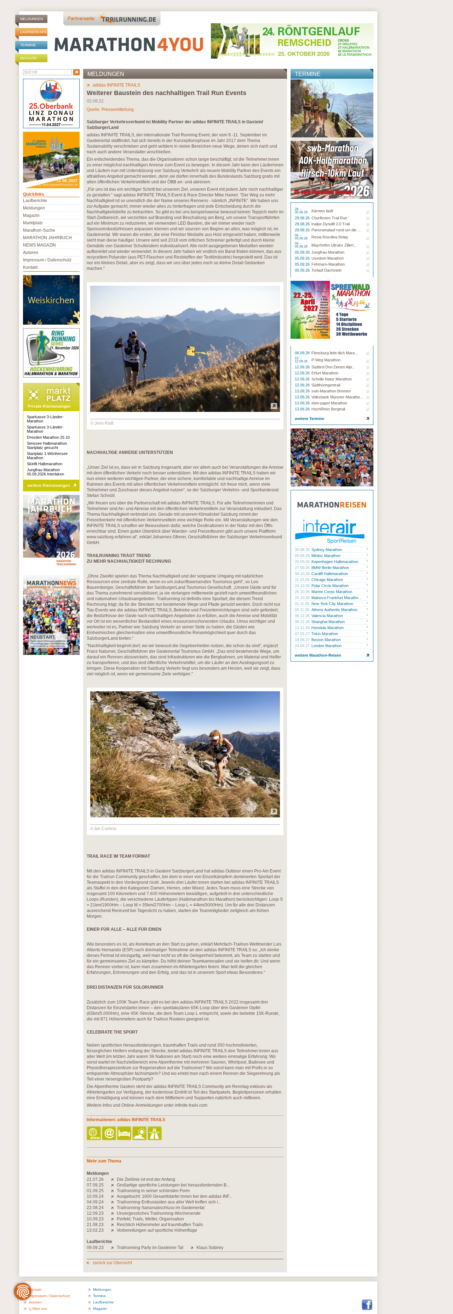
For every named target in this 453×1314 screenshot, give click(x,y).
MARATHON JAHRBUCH (47, 237)
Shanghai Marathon (328, 622)
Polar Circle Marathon (330, 586)
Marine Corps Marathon (331, 592)
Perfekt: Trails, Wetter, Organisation (150, 1219)
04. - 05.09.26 (302, 237)
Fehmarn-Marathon (328, 264)
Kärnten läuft (322, 211)
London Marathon (326, 646)
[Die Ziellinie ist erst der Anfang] (114, 1179)
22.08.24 (95, 1207)
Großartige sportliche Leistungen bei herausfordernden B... (173, 1185)
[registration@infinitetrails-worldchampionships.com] (109, 1133)
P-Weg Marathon (325, 360)
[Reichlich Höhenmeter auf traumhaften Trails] (114, 1224)
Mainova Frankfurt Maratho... (336, 598)
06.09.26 (303, 353)
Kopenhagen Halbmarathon (334, 562)
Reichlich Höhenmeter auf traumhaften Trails (160, 1224)
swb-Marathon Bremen (331, 391)
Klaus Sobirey (209, 1247)
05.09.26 (303, 252)
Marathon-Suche (39, 230)
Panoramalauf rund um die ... (336, 230)
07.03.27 (303, 634)
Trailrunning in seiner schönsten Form (153, 1190)
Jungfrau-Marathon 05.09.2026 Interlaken (45, 472)
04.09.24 (95, 1202)
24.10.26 (303, 586)
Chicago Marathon (327, 580)
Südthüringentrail (325, 385)
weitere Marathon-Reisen (318, 655)
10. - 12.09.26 (302, 360)
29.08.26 (303, 218)
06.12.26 (303, 616)
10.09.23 (95, 1219)
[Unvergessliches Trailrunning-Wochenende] (114, 1213)
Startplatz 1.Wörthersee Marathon (47, 455)
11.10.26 (302, 580)
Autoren (30, 252)
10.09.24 (95, 1196)
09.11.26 (302, 610)
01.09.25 (95, 1190)
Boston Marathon (326, 640)
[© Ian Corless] (185, 815)
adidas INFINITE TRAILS (116, 85)
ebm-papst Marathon (329, 403)
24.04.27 (303, 646)
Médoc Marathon (325, 556)
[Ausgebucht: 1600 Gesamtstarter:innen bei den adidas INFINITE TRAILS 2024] (114, 1196)
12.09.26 (303, 367)
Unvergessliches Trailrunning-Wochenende (159, 1213)
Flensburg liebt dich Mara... (334, 353)
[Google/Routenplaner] (155, 1133)
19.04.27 (303, 640)
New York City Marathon (332, 604)
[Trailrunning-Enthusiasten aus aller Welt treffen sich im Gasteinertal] (114, 1202)
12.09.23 (95, 1213)
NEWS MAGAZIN (39, 245)
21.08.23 (95, 1224)
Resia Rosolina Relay (329, 237)
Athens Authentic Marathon (334, 610)
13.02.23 (95, 1230)
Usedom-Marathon (327, 258)
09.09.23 (95, 1247)
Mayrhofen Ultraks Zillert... (334, 245)
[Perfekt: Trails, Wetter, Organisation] (114, 1219)
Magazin (28, 58)
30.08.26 (303, 550)
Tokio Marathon (324, 634)
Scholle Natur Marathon (331, 379)
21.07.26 (95, 1179)
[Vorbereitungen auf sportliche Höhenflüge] (114, 1230)
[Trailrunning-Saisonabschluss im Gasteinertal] (114, 1207)
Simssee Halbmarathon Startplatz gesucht (47, 445)
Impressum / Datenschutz (47, 260)
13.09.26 (303, 391)
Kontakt (30, 267)
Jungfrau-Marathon (327, 252)
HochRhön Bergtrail (328, 409)
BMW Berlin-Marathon (330, 568)
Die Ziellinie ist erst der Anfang (146, 1179)
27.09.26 (303, 568)
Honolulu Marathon (327, 628)
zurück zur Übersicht (112, 1262)
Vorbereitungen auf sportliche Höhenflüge (157, 1230)
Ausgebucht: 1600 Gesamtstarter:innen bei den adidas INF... (174, 1196)
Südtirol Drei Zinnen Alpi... (333, 367)
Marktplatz (33, 222)
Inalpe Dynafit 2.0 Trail (330, 224)
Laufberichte (33, 32)
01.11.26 (302, 604)
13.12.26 (303, 628)
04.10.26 (303, 574)
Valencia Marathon (327, 616)
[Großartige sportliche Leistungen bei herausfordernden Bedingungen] (114, 1185)
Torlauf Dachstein (326, 270)
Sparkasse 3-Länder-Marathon (45, 419)
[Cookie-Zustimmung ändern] (22, 1291)
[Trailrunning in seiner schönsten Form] (114, 1190)
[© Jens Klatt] (185, 410)
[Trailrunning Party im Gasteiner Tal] (114, 1247)
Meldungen (31, 19)
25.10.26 (303, 592)
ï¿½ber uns (38, 1308)
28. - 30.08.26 (302, 211)
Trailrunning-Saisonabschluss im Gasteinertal (161, 1207)
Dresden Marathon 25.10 (48, 437)
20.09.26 (303, 562)
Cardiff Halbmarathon (329, 574)
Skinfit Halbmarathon (44, 464)
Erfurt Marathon (324, 373)
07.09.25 (95, 1185)
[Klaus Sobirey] (193, 1247)
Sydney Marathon (326, 550)
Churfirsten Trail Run (329, 218)
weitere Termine (309, 418)
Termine (28, 45)
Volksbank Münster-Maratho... (337, 397)
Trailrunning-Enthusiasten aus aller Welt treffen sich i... (169, 1202)
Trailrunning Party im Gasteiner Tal (150, 1247)
